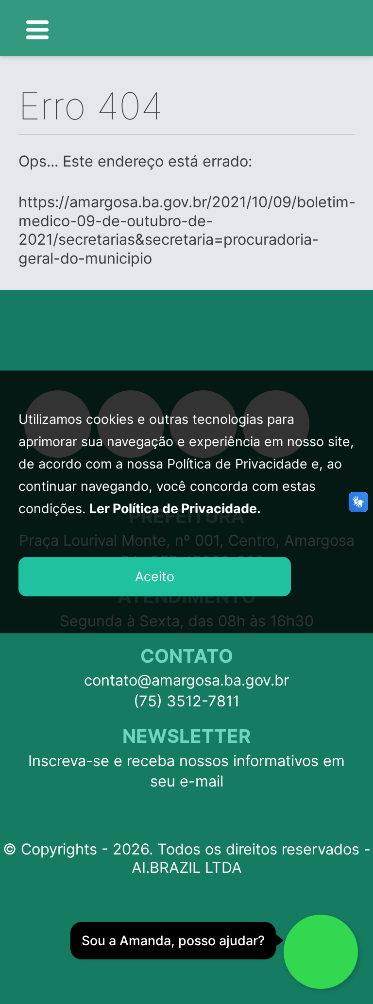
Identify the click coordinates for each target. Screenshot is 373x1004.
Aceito (154, 576)
